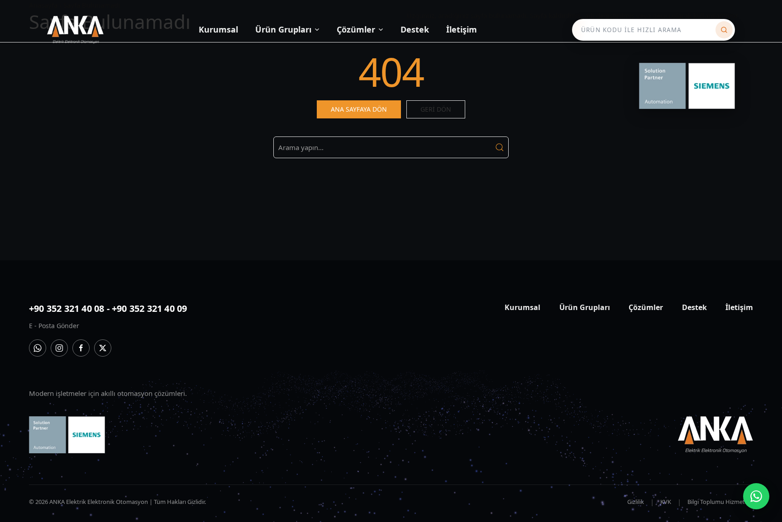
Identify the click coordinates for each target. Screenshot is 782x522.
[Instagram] (59, 348)
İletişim (461, 29)
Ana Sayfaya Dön (359, 109)
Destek (415, 29)
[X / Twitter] (102, 348)
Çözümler (356, 29)
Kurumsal (218, 29)
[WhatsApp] (37, 348)
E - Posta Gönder (54, 325)
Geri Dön (435, 109)
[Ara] (724, 29)
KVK (665, 502)
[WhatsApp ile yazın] (756, 496)
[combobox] (646, 29)
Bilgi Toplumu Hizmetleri (720, 502)
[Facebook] (81, 348)
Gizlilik (635, 502)
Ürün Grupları (283, 29)
